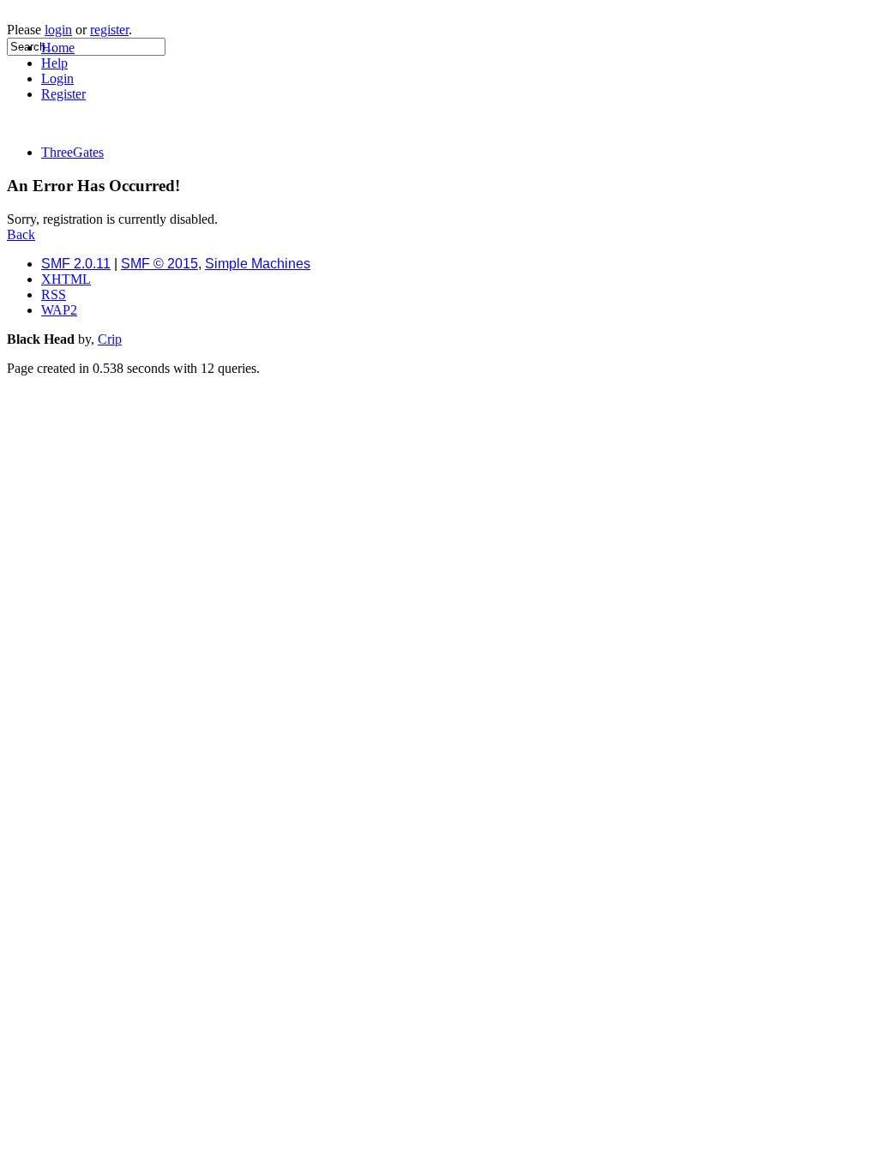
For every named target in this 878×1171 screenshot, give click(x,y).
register (109, 29)
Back (21, 234)
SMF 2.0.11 (76, 263)
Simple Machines (257, 263)
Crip (110, 339)
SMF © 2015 (159, 263)
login (58, 29)
